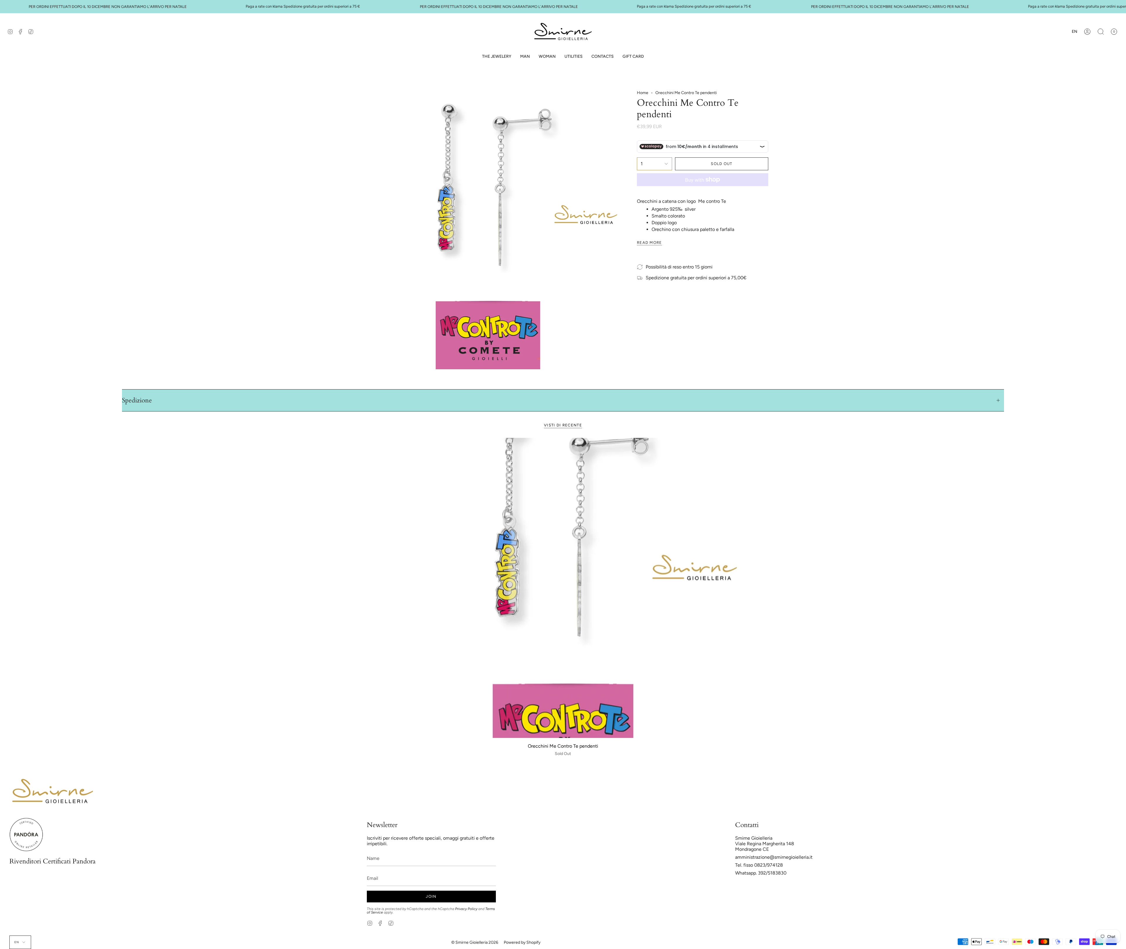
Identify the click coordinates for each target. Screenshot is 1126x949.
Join (431, 896)
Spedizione (137, 400)
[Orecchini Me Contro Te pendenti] (563, 588)
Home (642, 92)
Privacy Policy (466, 909)
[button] (525, 57)
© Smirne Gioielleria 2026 (474, 942)
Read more (649, 243)
